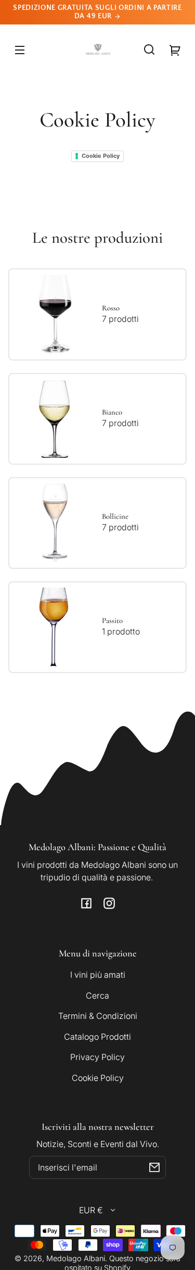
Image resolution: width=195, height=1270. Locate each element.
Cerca (97, 995)
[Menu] (19, 49)
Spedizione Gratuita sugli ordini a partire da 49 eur (97, 12)
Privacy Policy (97, 1057)
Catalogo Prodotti (97, 1036)
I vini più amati (97, 974)
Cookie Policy (101, 155)
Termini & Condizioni (97, 1016)
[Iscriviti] (154, 1167)
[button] (149, 49)
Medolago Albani (75, 1258)
